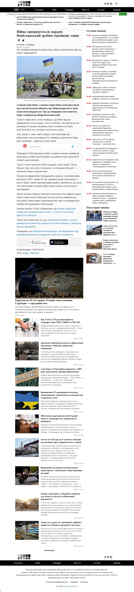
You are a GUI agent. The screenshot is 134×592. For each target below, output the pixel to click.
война (26, 253)
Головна (38, 9)
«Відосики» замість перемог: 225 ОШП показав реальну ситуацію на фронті (104, 89)
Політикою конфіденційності (78, 14)
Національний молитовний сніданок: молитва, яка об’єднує (105, 97)
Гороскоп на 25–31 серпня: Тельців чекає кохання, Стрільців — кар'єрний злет (104, 141)
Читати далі (49, 550)
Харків (116, 9)
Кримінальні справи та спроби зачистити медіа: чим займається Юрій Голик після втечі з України (104, 63)
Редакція (74, 582)
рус (22, 10)
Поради (69, 9)
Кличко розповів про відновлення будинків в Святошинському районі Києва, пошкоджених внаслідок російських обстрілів (105, 130)
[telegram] (105, 3)
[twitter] (108, 3)
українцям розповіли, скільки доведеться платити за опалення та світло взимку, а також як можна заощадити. (49, 223)
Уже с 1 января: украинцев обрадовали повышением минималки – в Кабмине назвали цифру (90, 23)
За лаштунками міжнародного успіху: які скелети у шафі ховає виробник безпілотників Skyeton (105, 151)
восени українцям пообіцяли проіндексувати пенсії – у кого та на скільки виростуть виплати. (46, 212)
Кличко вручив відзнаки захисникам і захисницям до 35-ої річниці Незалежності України (104, 174)
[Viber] (27, 40)
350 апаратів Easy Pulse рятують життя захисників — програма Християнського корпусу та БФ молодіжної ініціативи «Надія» (104, 51)
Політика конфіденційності (57, 582)
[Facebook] (19, 40)
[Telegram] (23, 40)
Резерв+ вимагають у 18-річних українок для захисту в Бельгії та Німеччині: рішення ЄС (39, 23)
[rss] (111, 3)
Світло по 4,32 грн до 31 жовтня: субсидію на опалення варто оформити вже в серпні (90, 17)
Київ (54, 9)
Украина (35, 253)
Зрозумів (123, 14)
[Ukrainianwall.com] (24, 3)
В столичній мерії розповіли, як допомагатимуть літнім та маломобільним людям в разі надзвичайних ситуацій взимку (105, 185)
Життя (85, 9)
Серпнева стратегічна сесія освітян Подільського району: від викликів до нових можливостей (104, 117)
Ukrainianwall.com (70, 586)
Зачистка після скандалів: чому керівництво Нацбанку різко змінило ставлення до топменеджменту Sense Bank (105, 163)
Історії (101, 9)
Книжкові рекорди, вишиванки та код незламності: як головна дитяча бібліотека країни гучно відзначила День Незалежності (105, 38)
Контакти (84, 582)
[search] (116, 4)
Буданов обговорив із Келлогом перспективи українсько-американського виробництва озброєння (105, 106)
